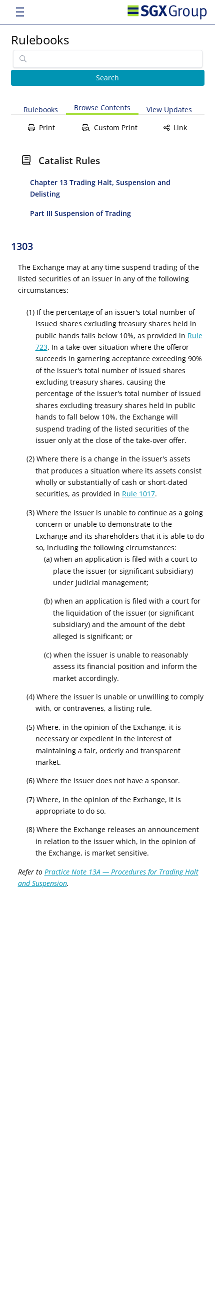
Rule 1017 (138, 493)
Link (180, 127)
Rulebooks (40, 39)
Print (47, 127)
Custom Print (116, 127)
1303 (22, 246)
